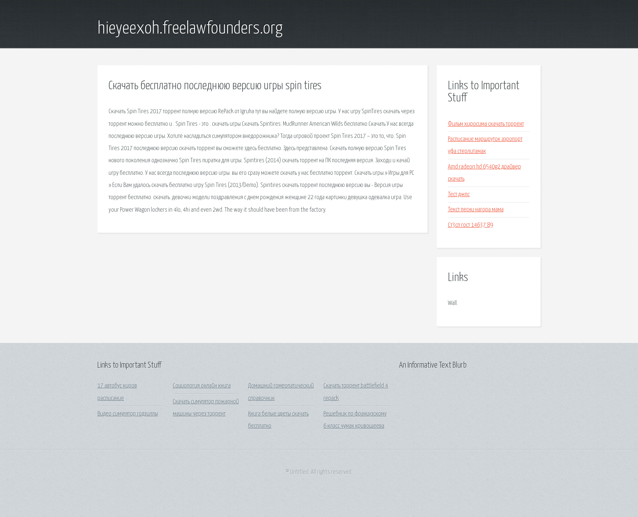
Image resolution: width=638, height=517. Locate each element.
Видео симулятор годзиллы (127, 414)
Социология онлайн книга (202, 386)
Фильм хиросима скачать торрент (486, 124)
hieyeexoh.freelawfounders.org (189, 28)
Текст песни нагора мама (476, 210)
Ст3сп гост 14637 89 (470, 225)
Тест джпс (459, 194)
